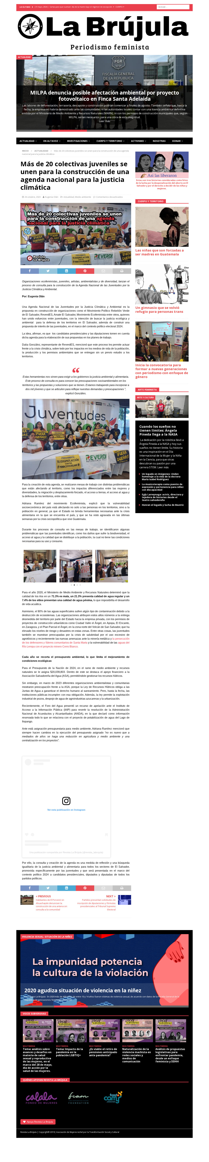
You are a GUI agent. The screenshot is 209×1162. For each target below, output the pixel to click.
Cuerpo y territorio (109, 140)
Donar (176, 140)
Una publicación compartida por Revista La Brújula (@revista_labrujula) (66, 852)
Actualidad (27, 140)
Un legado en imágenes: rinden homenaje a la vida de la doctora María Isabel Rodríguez (161, 476)
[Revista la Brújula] (104, 31)
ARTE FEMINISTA (147, 389)
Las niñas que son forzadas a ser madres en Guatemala (159, 252)
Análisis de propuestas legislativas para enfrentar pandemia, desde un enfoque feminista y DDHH (170, 1055)
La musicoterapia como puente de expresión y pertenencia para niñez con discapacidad (163, 487)
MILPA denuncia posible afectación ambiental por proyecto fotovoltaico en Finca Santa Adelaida (104, 95)
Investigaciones (77, 140)
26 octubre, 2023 (33, 196)
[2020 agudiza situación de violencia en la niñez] (104, 970)
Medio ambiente (83, 196)
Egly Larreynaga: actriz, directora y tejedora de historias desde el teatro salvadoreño (162, 497)
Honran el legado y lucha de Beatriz (163, 504)
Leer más (104, 121)
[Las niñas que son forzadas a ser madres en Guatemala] (162, 227)
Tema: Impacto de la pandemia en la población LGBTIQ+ (69, 1052)
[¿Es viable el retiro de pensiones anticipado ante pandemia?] (104, 1030)
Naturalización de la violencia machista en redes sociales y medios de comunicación (136, 1055)
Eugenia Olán (51, 196)
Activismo (137, 140)
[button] (26, 566)
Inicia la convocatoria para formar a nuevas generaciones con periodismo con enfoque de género (161, 371)
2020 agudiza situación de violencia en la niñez (82, 990)
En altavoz (50, 140)
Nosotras (159, 140)
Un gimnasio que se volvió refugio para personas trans (159, 309)
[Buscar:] (173, 7)
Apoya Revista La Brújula (40, 1121)
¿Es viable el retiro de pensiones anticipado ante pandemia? (103, 1052)
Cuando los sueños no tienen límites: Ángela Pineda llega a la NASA (158, 430)
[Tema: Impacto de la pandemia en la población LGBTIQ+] (71, 1030)
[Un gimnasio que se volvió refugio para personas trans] (162, 284)
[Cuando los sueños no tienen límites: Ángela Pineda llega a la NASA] (162, 406)
